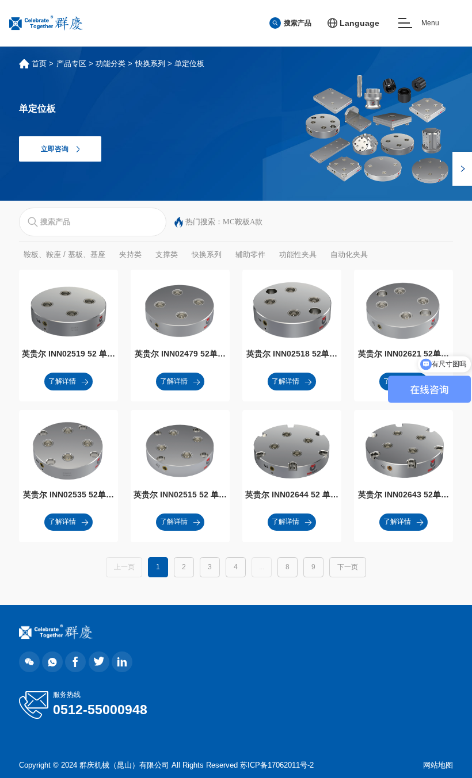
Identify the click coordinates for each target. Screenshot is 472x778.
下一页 (347, 567)
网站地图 (438, 765)
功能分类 (110, 63)
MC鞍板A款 (242, 221)
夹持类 (130, 254)
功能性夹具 (298, 254)
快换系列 (150, 63)
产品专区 (71, 63)
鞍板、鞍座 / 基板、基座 (64, 254)
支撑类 (166, 254)
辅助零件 (250, 254)
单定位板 (189, 63)
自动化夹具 (349, 254)
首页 (39, 63)
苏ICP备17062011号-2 (277, 765)
